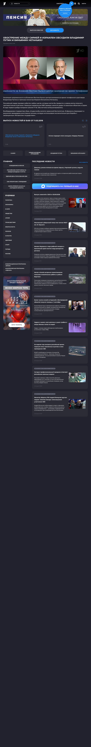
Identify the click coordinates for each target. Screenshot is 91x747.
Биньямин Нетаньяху (78, 153)
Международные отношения (35, 153)
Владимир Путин (56, 153)
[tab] (36, 30)
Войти (84, 3)
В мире (13, 153)
